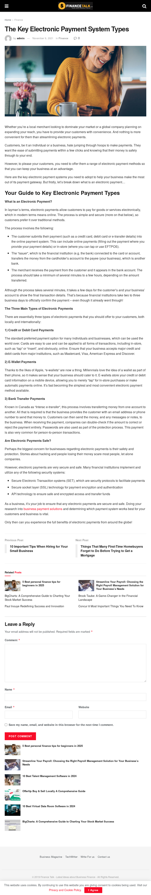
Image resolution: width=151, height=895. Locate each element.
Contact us (104, 857)
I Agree (93, 890)
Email (10, 707)
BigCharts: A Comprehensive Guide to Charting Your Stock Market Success (68, 821)
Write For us (88, 857)
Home (8, 19)
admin (21, 38)
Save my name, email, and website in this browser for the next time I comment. (61, 725)
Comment (12, 640)
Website (83, 707)
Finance (18, 19)
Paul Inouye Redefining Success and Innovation (34, 606)
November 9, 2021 (42, 38)
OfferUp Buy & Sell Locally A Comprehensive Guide (53, 791)
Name (10, 689)
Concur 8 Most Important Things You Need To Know (110, 606)
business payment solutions (43, 509)
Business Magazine (51, 857)
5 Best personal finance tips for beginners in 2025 (41, 583)
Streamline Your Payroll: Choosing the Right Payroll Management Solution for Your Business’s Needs (120, 585)
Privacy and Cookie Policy (65, 890)
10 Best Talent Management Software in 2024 (49, 776)
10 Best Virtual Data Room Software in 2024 (48, 806)
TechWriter (71, 857)
